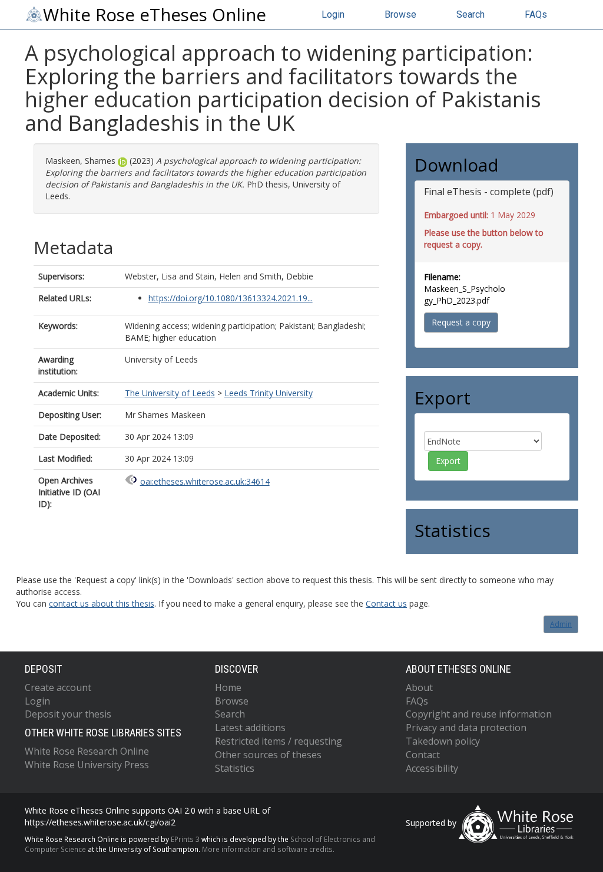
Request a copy (461, 322)
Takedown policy (443, 741)
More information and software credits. (268, 849)
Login (333, 14)
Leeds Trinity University (268, 393)
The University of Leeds (170, 393)
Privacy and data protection (466, 727)
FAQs (536, 14)
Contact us (386, 603)
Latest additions (250, 727)
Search (470, 14)
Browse (400, 14)
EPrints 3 (185, 839)
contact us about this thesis (101, 603)
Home (228, 687)
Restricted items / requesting (278, 741)
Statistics (234, 768)
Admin (561, 624)
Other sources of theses (268, 754)
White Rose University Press (87, 764)
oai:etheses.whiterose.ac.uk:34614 (205, 481)
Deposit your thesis (68, 714)
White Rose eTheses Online (154, 15)
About (419, 687)
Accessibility (432, 768)
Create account (58, 687)
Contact (423, 754)
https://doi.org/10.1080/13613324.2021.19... (230, 298)
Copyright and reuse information (479, 714)
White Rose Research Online (87, 751)
